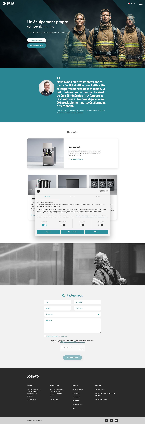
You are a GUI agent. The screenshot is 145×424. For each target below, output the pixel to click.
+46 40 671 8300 (31, 400)
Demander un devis (36, 40)
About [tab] (98, 197)
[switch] (63, 225)
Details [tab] (72, 197)
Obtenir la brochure (36, 45)
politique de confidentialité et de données (72, 342)
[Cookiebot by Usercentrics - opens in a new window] (101, 191)
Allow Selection (72, 232)
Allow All (96, 232)
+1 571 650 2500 (54, 400)
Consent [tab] (47, 197)
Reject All (48, 232)
